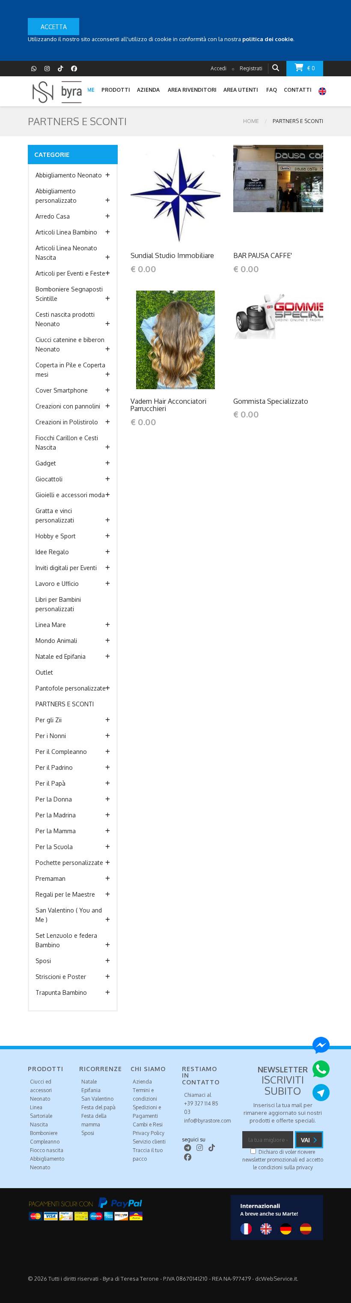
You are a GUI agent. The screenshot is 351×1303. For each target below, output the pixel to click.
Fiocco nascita (46, 1150)
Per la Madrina (56, 815)
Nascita (39, 1124)
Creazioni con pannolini (68, 406)
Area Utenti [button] (240, 90)
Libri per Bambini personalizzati (58, 604)
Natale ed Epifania (61, 656)
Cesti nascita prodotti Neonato (65, 319)
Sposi (43, 960)
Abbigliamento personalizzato (56, 195)
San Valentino (97, 1099)
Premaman (50, 878)
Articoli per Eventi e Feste (70, 273)
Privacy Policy (148, 1133)
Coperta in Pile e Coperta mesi (70, 369)
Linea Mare (51, 624)
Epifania (91, 1090)
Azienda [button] (148, 90)
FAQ (271, 90)
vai (306, 1140)
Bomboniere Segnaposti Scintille (69, 293)
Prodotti (115, 90)
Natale (89, 1081)
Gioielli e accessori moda (70, 494)
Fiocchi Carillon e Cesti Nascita (67, 442)
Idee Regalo (52, 551)
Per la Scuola (54, 846)
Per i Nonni (51, 735)
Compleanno (44, 1141)
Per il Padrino (54, 767)
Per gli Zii (49, 720)
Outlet (44, 672)
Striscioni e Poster (61, 976)
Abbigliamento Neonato (69, 175)
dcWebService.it (276, 1278)
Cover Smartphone (62, 390)
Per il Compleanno (61, 751)
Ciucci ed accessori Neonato (41, 1090)
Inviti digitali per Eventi (66, 567)
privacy (304, 1167)
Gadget (46, 463)
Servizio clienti (149, 1141)
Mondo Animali (56, 640)
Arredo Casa (53, 216)
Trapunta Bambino (61, 992)
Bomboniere (43, 1133)
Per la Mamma (56, 831)
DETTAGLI (158, 194)
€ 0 (311, 68)
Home (251, 121)
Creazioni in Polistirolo (67, 422)
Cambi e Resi (148, 1124)
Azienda (142, 1081)
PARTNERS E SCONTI (65, 704)
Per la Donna (54, 799)
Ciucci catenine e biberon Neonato (70, 344)
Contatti (298, 90)
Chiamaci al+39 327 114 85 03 (201, 1103)
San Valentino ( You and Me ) (69, 915)
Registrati (251, 68)
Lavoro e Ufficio (57, 583)
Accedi (218, 68)
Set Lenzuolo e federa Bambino (66, 940)
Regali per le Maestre (65, 894)
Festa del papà (98, 1107)
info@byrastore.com (207, 1120)
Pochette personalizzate (69, 862)
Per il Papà (50, 783)
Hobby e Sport (56, 536)
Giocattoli (49, 479)
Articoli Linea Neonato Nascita (66, 252)
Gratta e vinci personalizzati (55, 515)
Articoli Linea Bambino (66, 232)
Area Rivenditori (192, 90)
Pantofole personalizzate (71, 688)
